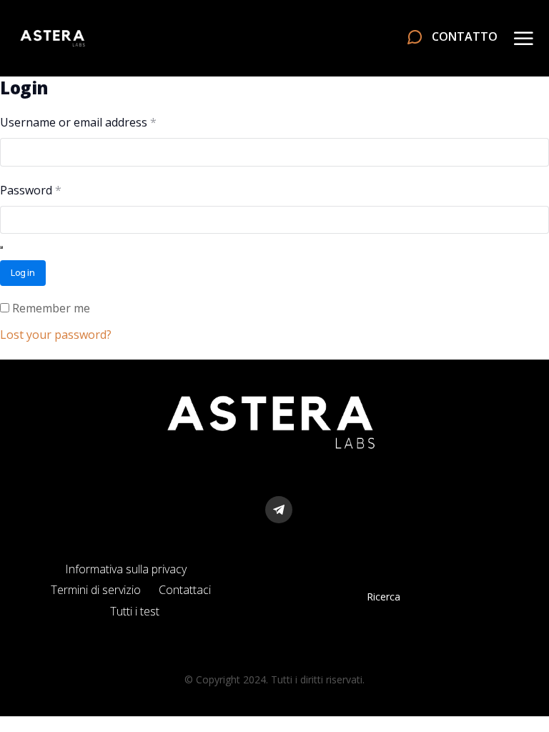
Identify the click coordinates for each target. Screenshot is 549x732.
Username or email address (102, 121)
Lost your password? (56, 334)
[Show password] (1, 247)
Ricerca (383, 596)
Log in (23, 273)
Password (54, 189)
